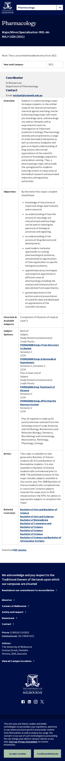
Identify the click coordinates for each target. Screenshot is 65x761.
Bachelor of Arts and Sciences (37, 516)
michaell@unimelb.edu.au (27, 95)
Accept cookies (17, 753)
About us (7, 599)
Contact (6, 624)
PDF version (19, 549)
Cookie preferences (47, 753)
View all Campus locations (17, 661)
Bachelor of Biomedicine (34, 519)
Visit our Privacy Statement (23, 741)
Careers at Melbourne (14, 606)
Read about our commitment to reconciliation (28, 590)
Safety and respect (12, 611)
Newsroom (8, 618)
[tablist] (39, 7)
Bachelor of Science (31, 530)
